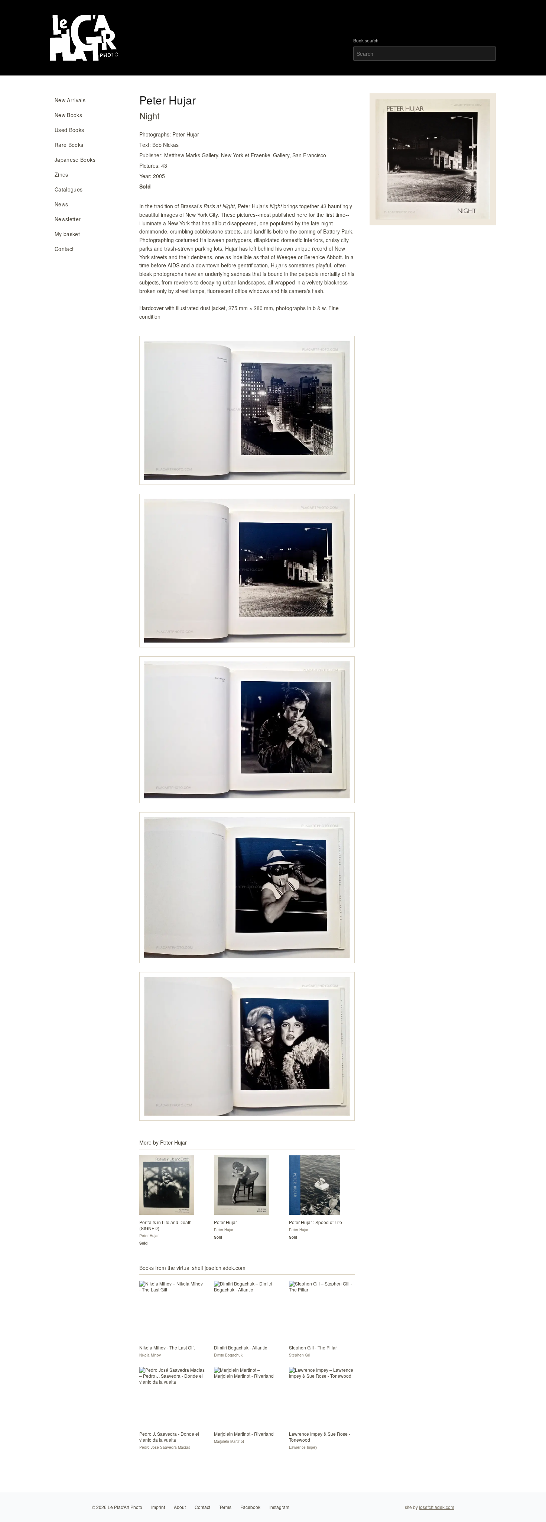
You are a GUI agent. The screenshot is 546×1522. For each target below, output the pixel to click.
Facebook (250, 1507)
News (61, 204)
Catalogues (69, 189)
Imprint (158, 1507)
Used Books (69, 129)
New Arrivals (70, 100)
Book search (365, 41)
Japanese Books (75, 159)
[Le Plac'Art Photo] (85, 38)
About (180, 1507)
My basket (67, 234)
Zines (61, 174)
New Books (68, 115)
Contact (64, 248)
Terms (225, 1507)
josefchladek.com (436, 1507)
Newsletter (68, 219)
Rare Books (69, 144)
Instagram (279, 1507)
